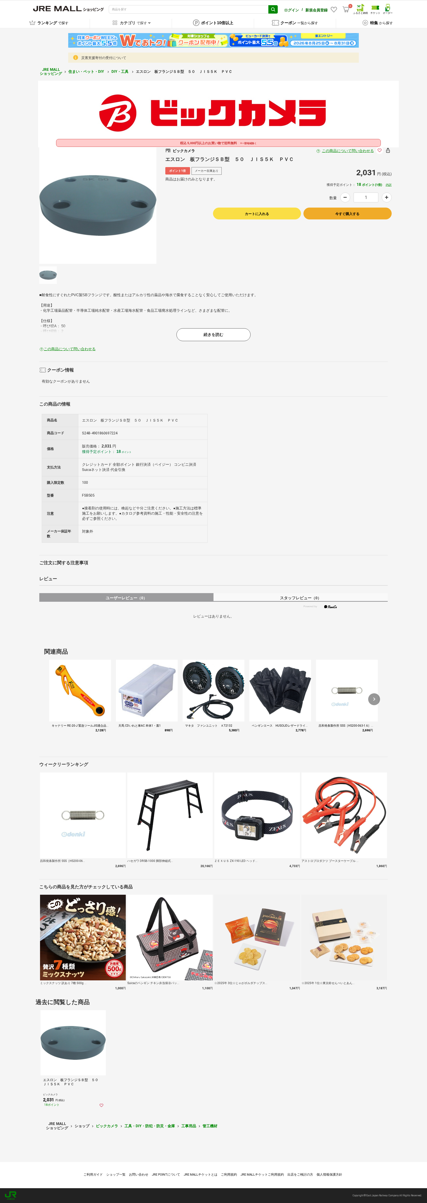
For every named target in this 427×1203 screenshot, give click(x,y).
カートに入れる (257, 214)
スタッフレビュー (300, 598)
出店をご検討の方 (300, 1174)
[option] (97, 205)
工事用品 (188, 1126)
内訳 (389, 185)
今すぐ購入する (347, 214)
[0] (345, 9)
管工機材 (210, 1126)
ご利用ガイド (93, 1174)
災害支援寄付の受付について (103, 58)
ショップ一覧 (116, 1174)
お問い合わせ (138, 1174)
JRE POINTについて (166, 1174)
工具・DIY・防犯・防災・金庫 (150, 1126)
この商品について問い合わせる (348, 151)
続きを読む (213, 334)
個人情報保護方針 (329, 1174)
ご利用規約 (229, 1174)
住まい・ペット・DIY (86, 71)
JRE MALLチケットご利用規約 (262, 1174)
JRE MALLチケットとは (200, 1174)
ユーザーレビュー (126, 598)
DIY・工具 (120, 71)
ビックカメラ (107, 1126)
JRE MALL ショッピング (51, 71)
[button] (374, 699)
